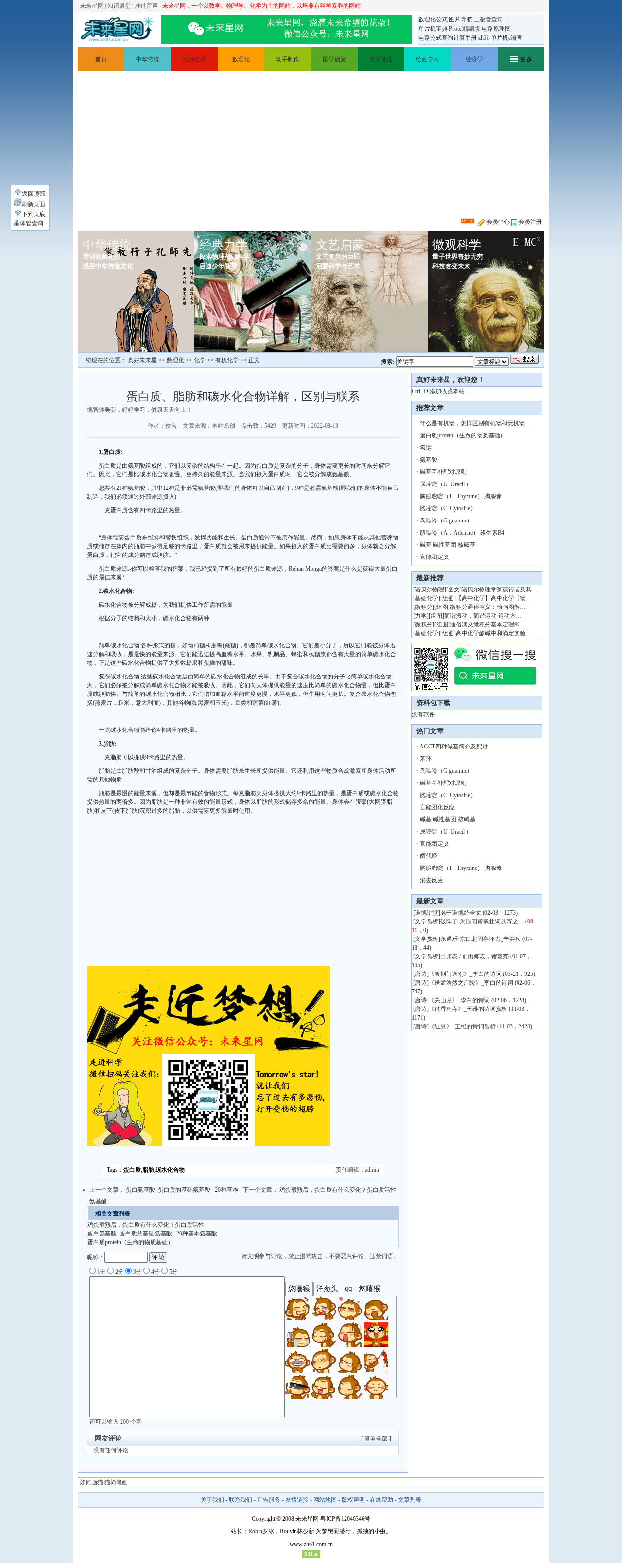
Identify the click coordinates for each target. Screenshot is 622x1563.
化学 (200, 360)
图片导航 (460, 19)
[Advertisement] (311, 144)
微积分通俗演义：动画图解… (488, 607)
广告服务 (268, 1499)
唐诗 (421, 974)
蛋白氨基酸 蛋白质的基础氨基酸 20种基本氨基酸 (152, 1233)
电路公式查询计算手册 (447, 38)
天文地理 (381, 59)
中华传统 (147, 59)
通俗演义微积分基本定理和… (488, 624)
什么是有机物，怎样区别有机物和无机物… (475, 423)
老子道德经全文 (460, 912)
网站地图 (325, 1499)
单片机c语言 (506, 38)
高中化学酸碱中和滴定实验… (494, 633)
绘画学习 (427, 59)
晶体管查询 (28, 223)
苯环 (426, 758)
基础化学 (426, 598)
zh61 (483, 38)
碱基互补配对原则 (443, 472)
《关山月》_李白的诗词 (459, 1000)
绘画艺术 (194, 59)
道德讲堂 (426, 912)
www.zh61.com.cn (311, 1544)
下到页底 (33, 214)
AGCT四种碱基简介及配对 (453, 746)
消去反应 (431, 880)
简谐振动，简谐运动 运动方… (482, 615)
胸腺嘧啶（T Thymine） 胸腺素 (461, 496)
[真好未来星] (118, 29)
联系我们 (240, 1499)
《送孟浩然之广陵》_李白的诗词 (471, 982)
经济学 (474, 59)
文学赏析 (426, 921)
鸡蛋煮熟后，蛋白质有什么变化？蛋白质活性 (337, 1189)
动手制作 (287, 59)
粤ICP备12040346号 (345, 1518)
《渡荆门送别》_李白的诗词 (465, 974)
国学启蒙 (334, 59)
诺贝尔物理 (429, 589)
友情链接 (297, 1499)
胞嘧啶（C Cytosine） (448, 508)
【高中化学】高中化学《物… (494, 598)
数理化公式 (433, 19)
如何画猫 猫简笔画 (104, 1482)
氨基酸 (428, 459)
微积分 (423, 607)
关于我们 (212, 1499)
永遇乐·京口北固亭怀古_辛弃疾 (480, 939)
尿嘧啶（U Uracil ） (446, 484)
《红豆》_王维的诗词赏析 (462, 1026)
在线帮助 (381, 1499)
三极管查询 (488, 19)
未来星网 (92, 5)
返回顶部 (33, 194)
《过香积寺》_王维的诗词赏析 (468, 1009)
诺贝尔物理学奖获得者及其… (499, 589)
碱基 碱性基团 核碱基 (447, 544)
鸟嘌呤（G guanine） (446, 520)
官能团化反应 (437, 807)
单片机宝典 (433, 28)
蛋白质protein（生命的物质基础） (130, 1242)
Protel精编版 (464, 28)
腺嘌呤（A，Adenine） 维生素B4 (462, 532)
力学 (421, 615)
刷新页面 (33, 204)
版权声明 (353, 1499)
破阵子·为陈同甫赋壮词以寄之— (482, 921)
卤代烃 (428, 855)
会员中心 (497, 221)
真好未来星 (142, 360)
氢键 (426, 447)
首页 (101, 59)
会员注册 (529, 221)
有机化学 (227, 360)
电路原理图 (496, 28)
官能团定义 (434, 557)
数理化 (241, 59)
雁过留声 (146, 5)
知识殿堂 (119, 5)
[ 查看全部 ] (376, 1438)
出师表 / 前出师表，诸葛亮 (474, 956)
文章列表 (409, 1499)
